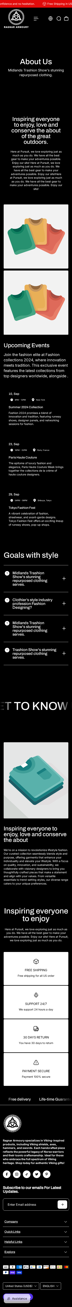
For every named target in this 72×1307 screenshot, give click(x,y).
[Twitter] (37, 1174)
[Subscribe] (62, 1204)
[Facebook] (7, 1174)
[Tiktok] (27, 1174)
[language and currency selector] (50, 18)
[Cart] (66, 18)
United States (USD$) (18, 1286)
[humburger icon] (36, 18)
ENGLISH (48, 1286)
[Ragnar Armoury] (16, 19)
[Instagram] (17, 1174)
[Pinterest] (46, 1174)
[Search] (59, 18)
